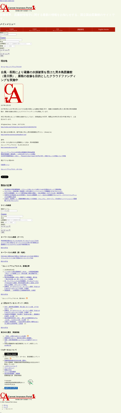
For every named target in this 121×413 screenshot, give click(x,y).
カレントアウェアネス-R (8, 152)
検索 (2, 55)
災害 (27, 152)
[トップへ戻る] (0, 412)
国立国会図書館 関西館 (12, 373)
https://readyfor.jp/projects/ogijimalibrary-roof (13, 134)
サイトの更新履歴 (10, 371)
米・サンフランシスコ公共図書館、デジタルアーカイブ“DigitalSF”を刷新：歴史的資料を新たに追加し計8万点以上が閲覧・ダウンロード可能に (21, 282)
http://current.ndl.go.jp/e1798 (9, 147)
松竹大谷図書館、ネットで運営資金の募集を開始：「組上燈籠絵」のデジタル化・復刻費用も (34, 193)
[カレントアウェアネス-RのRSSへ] (27, 298)
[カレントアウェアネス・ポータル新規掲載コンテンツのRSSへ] (10, 358)
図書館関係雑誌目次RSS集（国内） (15, 360)
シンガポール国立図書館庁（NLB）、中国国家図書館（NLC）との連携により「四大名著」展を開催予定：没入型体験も (21, 273)
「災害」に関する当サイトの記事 (15, 336)
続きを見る (4, 247)
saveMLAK (7, 345)
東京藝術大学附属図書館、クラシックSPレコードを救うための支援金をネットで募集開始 (32, 189)
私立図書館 (22, 152)
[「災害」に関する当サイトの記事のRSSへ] (28, 336)
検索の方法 (8, 370)
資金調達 (32, 152)
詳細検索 (3, 38)
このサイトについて (10, 366)
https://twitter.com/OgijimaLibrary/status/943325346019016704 (18, 127)
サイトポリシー (9, 368)
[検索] (0, 36)
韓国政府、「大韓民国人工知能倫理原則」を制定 (20, 290)
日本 (17, 152)
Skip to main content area (7, 1)
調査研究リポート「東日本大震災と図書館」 (18, 338)
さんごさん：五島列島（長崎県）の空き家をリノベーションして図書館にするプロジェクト (33, 191)
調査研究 (81, 29)
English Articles (104, 29)
